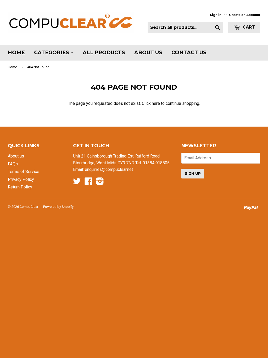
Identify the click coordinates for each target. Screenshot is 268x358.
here (156, 103)
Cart (248, 27)
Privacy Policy (21, 179)
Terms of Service (23, 171)
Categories (52, 53)
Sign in (215, 15)
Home (16, 53)
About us (16, 156)
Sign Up (193, 173)
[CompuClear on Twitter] (77, 182)
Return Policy (20, 187)
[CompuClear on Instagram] (100, 182)
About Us (148, 53)
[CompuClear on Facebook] (88, 182)
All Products (104, 53)
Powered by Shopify (58, 207)
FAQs (13, 163)
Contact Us (188, 53)
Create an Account (244, 15)
